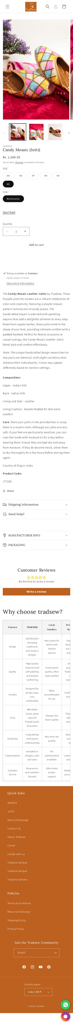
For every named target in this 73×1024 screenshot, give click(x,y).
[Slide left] (4, 133)
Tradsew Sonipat (17, 862)
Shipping (19, 162)
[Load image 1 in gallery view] (17, 131)
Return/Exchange (17, 820)
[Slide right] (69, 133)
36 (22, 176)
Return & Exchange (18, 911)
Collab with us (16, 854)
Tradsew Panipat (17, 871)
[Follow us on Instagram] (65, 1016)
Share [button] (10, 491)
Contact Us (14, 828)
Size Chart (9, 212)
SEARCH (12, 803)
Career (11, 845)
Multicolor (13, 198)
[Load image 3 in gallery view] (55, 131)
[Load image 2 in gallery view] (36, 131)
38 (47, 176)
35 (10, 176)
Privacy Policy (15, 928)
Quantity (7, 223)
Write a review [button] (36, 592)
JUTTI (10, 811)
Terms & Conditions (19, 903)
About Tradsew (16, 837)
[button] (7, 6)
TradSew (40, 1006)
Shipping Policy (16, 920)
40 (8, 184)
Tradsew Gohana (17, 879)
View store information (20, 283)
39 (60, 176)
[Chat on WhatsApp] (65, 1005)
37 (35, 176)
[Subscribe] (55, 952)
